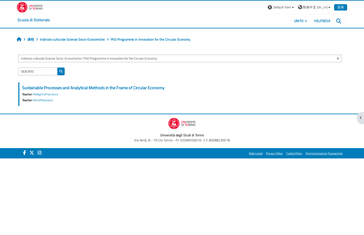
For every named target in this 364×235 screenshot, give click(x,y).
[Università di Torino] (30, 6)
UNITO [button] (299, 20)
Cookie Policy (294, 153)
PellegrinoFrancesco (45, 94)
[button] (281, 7)
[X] (32, 152)
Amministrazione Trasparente (324, 153)
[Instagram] (39, 152)
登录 (340, 7)
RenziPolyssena (43, 100)
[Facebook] (24, 152)
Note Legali (256, 153)
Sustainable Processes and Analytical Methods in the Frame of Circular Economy (93, 87)
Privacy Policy (274, 153)
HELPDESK (322, 20)
